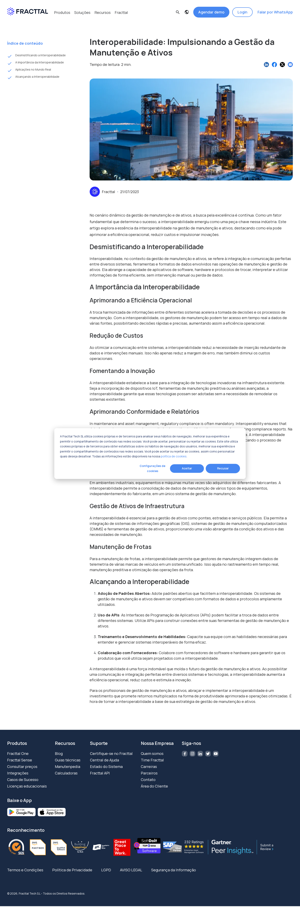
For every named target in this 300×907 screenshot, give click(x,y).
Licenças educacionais (27, 786)
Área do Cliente (154, 786)
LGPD (106, 869)
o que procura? (103, 23)
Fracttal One (18, 753)
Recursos (102, 12)
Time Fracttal (152, 760)
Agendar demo (211, 12)
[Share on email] (290, 64)
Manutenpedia (67, 766)
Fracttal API (100, 773)
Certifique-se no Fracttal (111, 753)
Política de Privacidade (72, 869)
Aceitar (187, 468)
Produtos (62, 12)
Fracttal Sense (19, 760)
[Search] (206, 31)
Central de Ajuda (104, 760)
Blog (59, 753)
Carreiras (149, 766)
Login (242, 12)
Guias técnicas (67, 760)
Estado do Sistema (106, 766)
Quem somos (152, 753)
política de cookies (174, 456)
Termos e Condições (25, 869)
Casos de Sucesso (22, 779)
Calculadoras (66, 773)
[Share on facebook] (274, 64)
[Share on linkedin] (266, 64)
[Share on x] (282, 64)
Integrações (17, 773)
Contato (148, 779)
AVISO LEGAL (131, 869)
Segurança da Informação (173, 869)
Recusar (223, 468)
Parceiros (149, 773)
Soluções (82, 12)
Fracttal (121, 12)
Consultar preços (22, 766)
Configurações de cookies (152, 468)
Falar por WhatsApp (275, 12)
